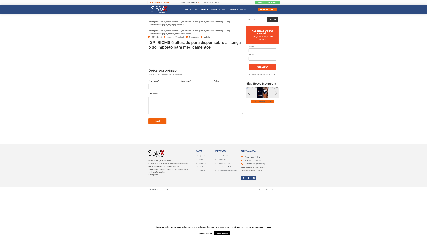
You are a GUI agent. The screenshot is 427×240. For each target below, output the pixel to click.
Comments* (153, 94)
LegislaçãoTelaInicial (175, 37)
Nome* (251, 47)
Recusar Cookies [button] (205, 233)
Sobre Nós (194, 9)
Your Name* (153, 81)
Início (186, 9)
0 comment (194, 37)
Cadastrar (262, 67)
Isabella (207, 37)
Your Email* (186, 81)
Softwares (214, 9)
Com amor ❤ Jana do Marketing (269, 190)
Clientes (203, 9)
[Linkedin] (253, 178)
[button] (262, 96)
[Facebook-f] (243, 178)
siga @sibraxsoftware (263, 101)
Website (217, 81)
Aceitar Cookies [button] (222, 233)
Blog (223, 9)
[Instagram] (248, 178)
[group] (251, 92)
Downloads (234, 9)
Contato (243, 9)
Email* (251, 55)
